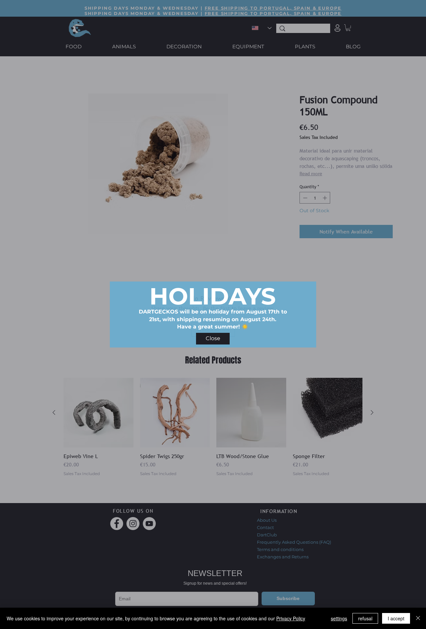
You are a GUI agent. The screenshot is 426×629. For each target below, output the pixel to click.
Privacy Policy (290, 618)
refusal (365, 618)
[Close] (418, 618)
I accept (396, 618)
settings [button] (339, 618)
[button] (213, 338)
